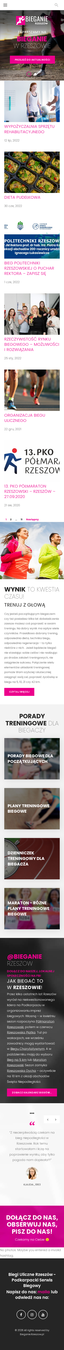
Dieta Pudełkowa (22, 197)
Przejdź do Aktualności (32, 59)
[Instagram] (32, 1314)
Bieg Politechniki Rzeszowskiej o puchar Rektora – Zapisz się (29, 268)
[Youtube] (43, 1314)
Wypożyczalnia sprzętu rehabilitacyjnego (29, 129)
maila (44, 1292)
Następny (32, 519)
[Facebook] (21, 1314)
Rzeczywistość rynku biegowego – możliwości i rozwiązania (31, 344)
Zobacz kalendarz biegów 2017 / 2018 (34, 1092)
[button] (56, 1119)
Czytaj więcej (19, 691)
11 (21, 519)
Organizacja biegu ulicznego (24, 418)
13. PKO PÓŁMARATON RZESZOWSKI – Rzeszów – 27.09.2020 (29, 491)
